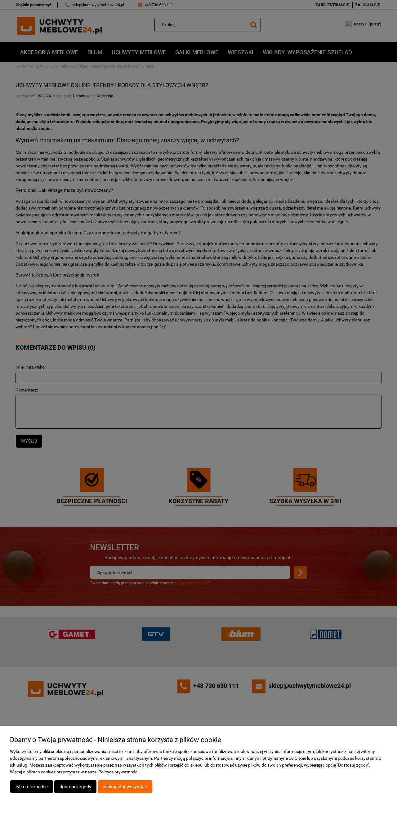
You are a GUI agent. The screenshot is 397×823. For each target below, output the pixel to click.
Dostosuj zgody (75, 787)
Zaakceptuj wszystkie (125, 787)
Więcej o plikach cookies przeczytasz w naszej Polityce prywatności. (75, 771)
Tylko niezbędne (32, 787)
